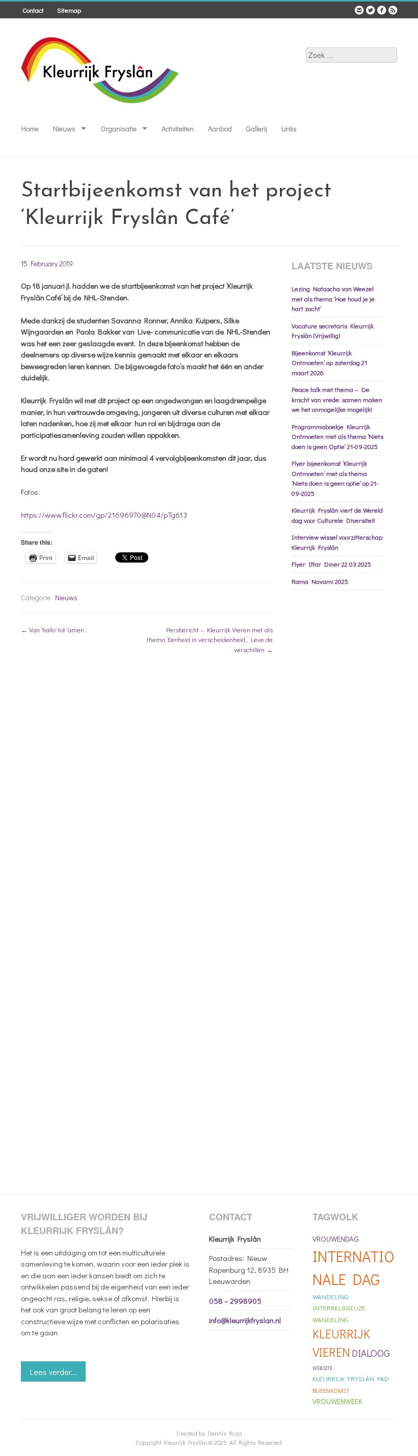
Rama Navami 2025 (320, 581)
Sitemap (69, 10)
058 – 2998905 (235, 1301)
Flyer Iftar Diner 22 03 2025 (331, 563)
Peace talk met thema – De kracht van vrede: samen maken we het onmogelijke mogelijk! (337, 399)
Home (30, 128)
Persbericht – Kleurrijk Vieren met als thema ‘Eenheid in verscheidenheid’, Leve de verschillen (210, 639)
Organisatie (118, 128)
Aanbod (220, 128)
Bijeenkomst (331, 1390)
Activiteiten (178, 128)
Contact (33, 10)
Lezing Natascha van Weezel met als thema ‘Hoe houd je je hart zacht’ (333, 298)
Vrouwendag (335, 1239)
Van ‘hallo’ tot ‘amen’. (54, 629)
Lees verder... (53, 1371)
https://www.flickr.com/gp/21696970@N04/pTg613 (104, 515)
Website (322, 1368)
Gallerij (256, 128)
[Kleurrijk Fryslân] (101, 110)
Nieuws (64, 128)
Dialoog (371, 1353)
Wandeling (330, 1296)
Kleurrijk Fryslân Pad (350, 1378)
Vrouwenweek (337, 1401)
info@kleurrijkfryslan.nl (245, 1320)
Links (289, 128)
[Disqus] (147, 793)
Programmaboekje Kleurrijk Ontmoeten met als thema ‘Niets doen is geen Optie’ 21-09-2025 (337, 436)
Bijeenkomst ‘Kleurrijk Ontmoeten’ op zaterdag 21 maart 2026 (329, 362)
